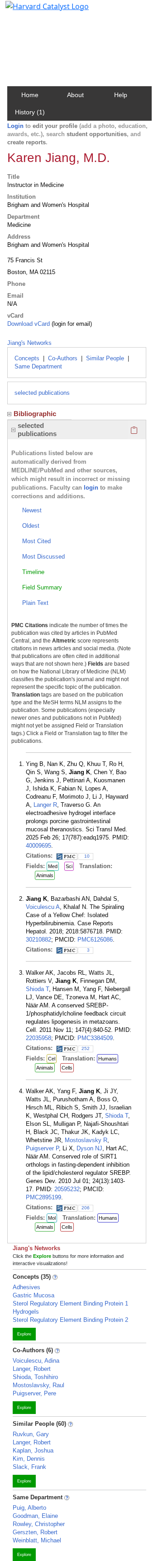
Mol (52, 1218)
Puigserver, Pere (34, 1393)
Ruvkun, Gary (31, 1434)
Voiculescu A (43, 906)
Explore (24, 1334)
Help (120, 94)
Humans (107, 1058)
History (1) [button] (30, 112)
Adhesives (26, 1287)
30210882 (38, 939)
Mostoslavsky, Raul (38, 1385)
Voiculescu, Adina (36, 1360)
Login (15, 126)
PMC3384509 (95, 1038)
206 (86, 1207)
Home (29, 94)
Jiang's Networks (29, 342)
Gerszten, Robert (35, 1532)
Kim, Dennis (29, 1458)
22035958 (38, 1038)
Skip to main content (38, 11)
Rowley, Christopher (39, 1524)
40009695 (38, 845)
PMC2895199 (43, 1197)
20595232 (67, 1189)
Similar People (105, 358)
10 (87, 856)
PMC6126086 (95, 939)
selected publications (42, 392)
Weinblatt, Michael (37, 1540)
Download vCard (28, 323)
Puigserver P (42, 1148)
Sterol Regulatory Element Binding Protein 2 (70, 1319)
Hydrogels (26, 1311)
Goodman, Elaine (35, 1515)
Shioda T (37, 989)
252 (86, 1048)
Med (53, 866)
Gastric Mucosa (33, 1295)
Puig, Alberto (29, 1507)
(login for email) (71, 323)
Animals (44, 875)
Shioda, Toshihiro (35, 1377)
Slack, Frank (29, 1466)
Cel (51, 1058)
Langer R (45, 804)
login (91, 487)
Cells (67, 1067)
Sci (69, 866)
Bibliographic (35, 413)
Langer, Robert (32, 1368)
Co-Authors (62, 358)
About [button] (75, 94)
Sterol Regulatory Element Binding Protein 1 (70, 1303)
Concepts (26, 358)
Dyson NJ (89, 1148)
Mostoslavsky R (86, 1140)
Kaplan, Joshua (33, 1450)
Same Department (38, 366)
